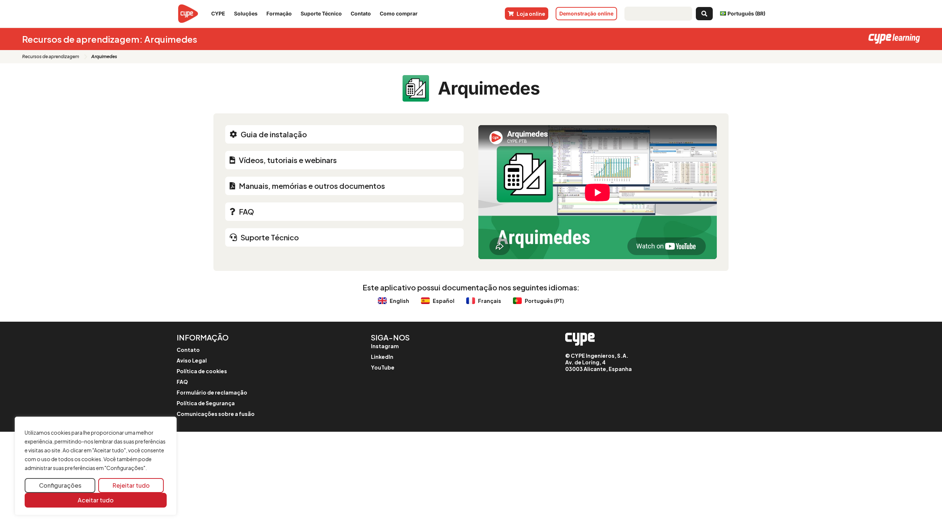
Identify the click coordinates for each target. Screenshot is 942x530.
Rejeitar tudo (131, 485)
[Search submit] (704, 13)
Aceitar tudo (96, 500)
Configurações (60, 485)
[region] (96, 466)
